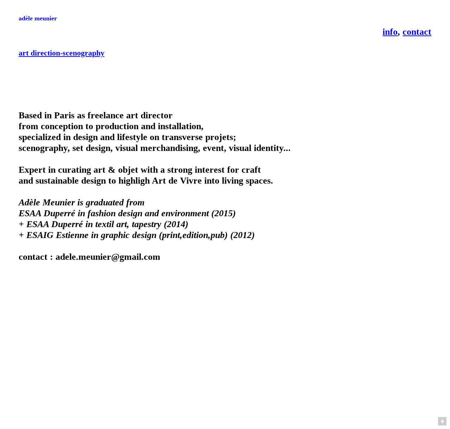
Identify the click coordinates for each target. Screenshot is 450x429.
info (390, 31)
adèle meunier (38, 18)
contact (417, 31)
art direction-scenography (61, 52)
